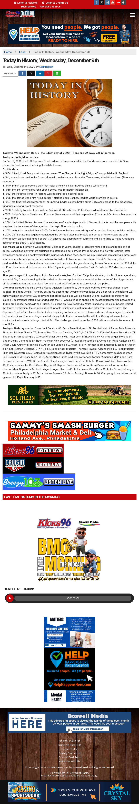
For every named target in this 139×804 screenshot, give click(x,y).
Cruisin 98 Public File (69, 745)
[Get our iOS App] (123, 2)
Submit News (28, 6)
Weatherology (89, 775)
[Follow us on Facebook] (96, 2)
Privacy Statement (69, 753)
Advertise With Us (50, 6)
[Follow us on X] (101, 2)
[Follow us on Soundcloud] (118, 2)
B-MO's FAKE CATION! (19, 589)
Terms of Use (69, 749)
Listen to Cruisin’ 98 (56, 2)
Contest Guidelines (69, 757)
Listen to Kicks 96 (27, 2)
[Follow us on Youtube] (112, 2)
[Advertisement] (69, 34)
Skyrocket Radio (78, 772)
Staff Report (46, 66)
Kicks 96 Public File (69, 740)
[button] (132, 15)
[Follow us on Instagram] (107, 2)
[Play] (10, 598)
